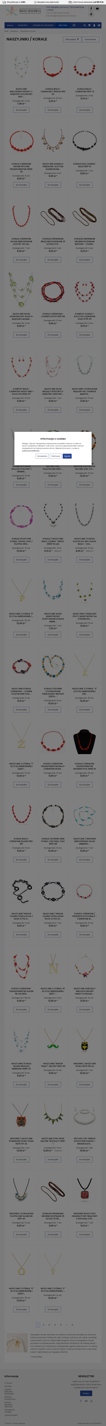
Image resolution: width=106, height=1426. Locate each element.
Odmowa (55, 456)
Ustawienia (42, 456)
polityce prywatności (30, 450)
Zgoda (67, 456)
